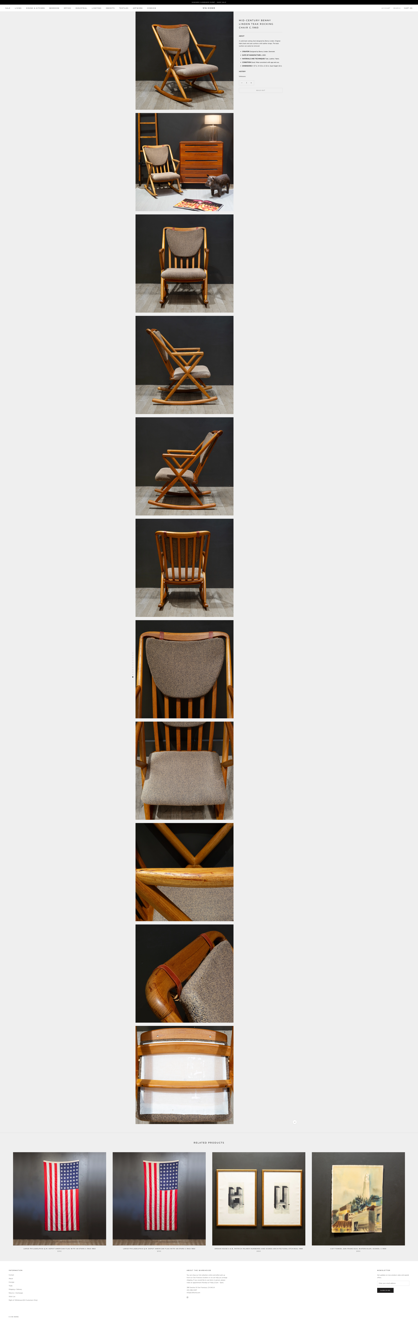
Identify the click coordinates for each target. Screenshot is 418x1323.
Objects (110, 8)
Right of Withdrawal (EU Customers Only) (23, 1300)
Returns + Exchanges (16, 1293)
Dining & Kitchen (35, 8)
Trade (10, 1286)
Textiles (123, 8)
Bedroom (54, 8)
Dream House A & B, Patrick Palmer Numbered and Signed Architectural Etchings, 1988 (259, 1248)
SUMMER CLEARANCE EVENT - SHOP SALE (209, 2)
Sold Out (260, 90)
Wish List (12, 1297)
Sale (7, 8)
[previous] (6, 1199)
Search (397, 8)
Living (18, 8)
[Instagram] (187, 1297)
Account (386, 8)
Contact (11, 1275)
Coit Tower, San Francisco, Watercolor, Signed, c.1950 (358, 1248)
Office (67, 8)
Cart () (408, 8)
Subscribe (385, 1290)
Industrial (81, 8)
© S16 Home (14, 1317)
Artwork (138, 8)
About (11, 1279)
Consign (151, 8)
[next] (411, 1199)
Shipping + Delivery (15, 1289)
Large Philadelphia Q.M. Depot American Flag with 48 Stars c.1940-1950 (60, 1248)
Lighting (96, 8)
